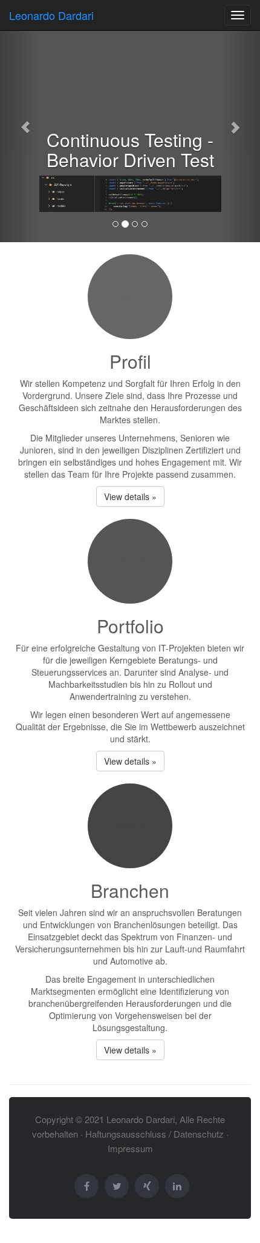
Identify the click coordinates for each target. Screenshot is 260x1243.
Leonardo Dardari (51, 15)
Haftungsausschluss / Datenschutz (154, 1133)
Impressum (130, 1148)
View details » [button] (130, 496)
